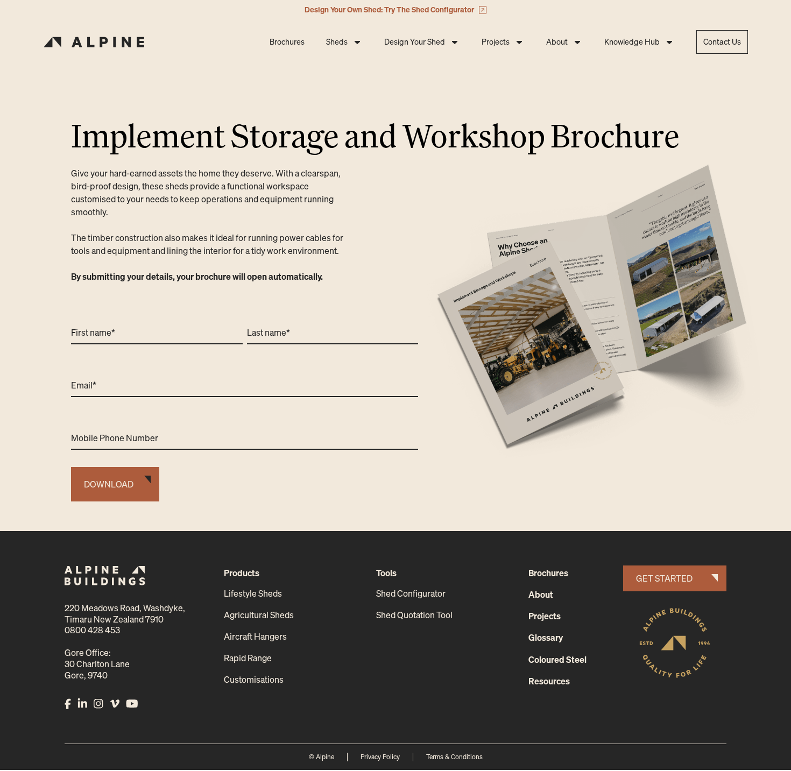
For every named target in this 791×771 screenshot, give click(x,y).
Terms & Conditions (454, 757)
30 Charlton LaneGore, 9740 (97, 669)
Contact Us (722, 42)
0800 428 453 (92, 630)
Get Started (664, 578)
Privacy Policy (380, 757)
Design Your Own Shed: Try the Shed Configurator (389, 9)
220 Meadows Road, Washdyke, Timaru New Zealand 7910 (125, 613)
